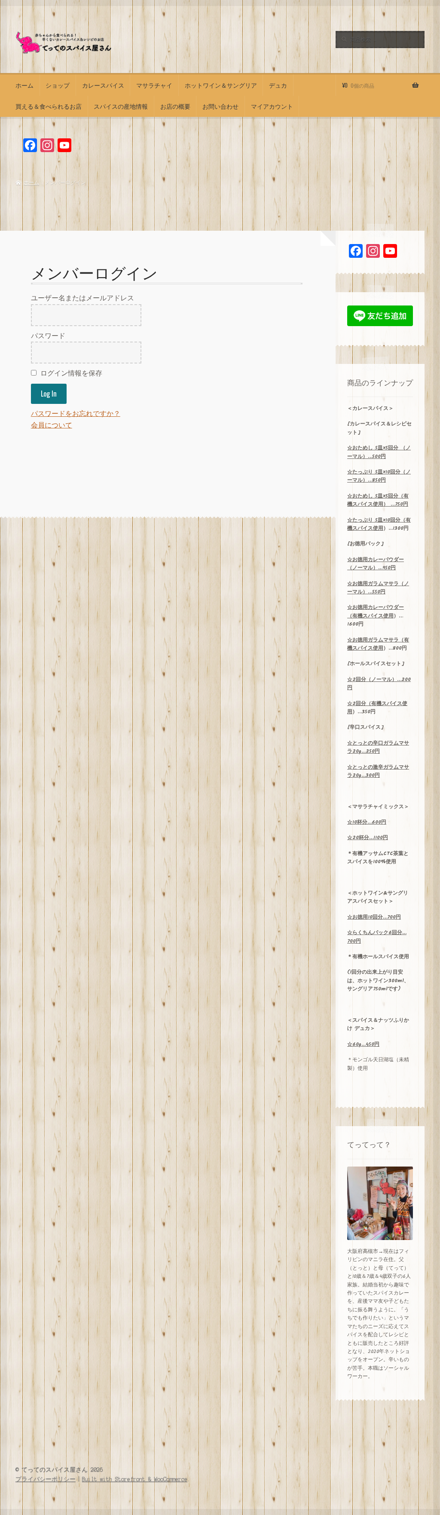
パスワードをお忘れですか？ (75, 413)
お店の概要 (175, 106)
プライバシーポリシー (45, 1479)
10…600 (366, 822)
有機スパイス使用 (379, 524)
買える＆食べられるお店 (48, 106)
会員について (51, 425)
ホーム (24, 85)
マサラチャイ (154, 85)
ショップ (58, 85)
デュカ (278, 85)
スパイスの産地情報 (121, 106)
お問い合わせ (220, 106)
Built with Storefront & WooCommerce (134, 1479)
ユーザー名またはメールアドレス (82, 298)
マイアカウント (272, 106)
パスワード (48, 336)
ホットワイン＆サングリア (221, 85)
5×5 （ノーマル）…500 (379, 452)
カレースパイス (103, 85)
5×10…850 (379, 476)
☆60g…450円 (363, 1044)
